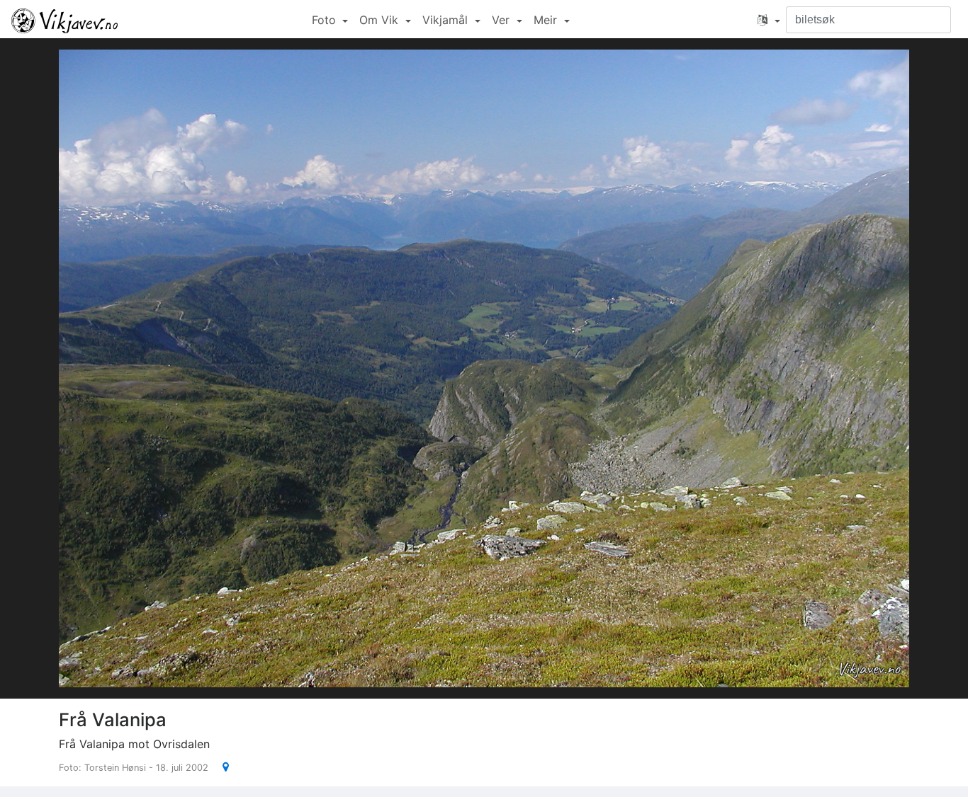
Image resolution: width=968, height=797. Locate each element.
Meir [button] (547, 20)
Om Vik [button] (380, 20)
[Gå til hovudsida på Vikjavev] (64, 19)
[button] (769, 20)
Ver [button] (502, 20)
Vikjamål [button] (446, 20)
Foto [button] (325, 20)
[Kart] (220, 766)
